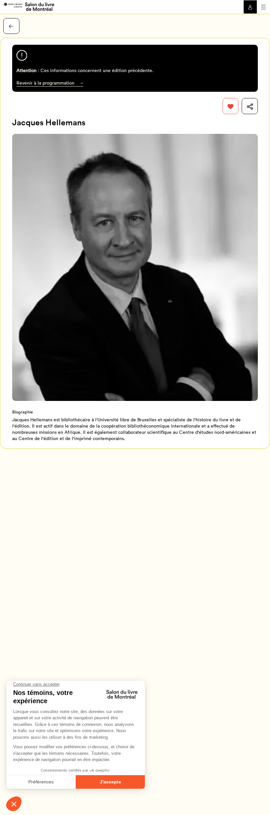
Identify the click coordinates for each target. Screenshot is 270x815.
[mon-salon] (28, 6)
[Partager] (250, 106)
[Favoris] (231, 106)
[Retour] (11, 26)
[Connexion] (250, 6)
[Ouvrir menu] (263, 6)
